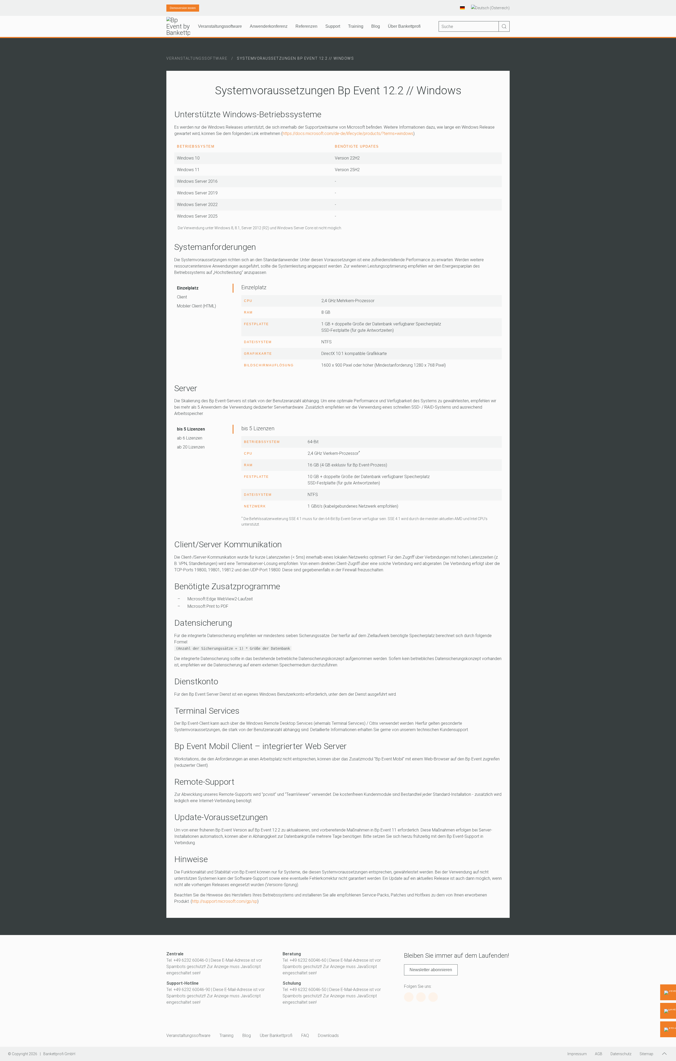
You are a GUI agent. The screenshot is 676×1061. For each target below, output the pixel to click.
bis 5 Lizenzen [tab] (191, 429)
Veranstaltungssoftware (188, 1035)
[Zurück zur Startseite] (178, 26)
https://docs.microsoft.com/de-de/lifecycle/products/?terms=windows (348, 133)
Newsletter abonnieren (431, 969)
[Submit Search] (504, 26)
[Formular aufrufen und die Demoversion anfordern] (668, 1029)
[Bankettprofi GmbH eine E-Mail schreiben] (668, 1011)
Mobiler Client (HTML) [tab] (196, 306)
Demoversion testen (183, 8)
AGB (598, 1054)
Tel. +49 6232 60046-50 (304, 989)
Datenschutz (621, 1054)
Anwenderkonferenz (269, 26)
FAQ (305, 1035)
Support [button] (332, 26)
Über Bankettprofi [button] (404, 26)
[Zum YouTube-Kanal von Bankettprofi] (421, 997)
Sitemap (646, 1054)
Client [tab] (182, 297)
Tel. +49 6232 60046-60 (304, 960)
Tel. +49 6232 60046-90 (188, 989)
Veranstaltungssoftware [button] (220, 26)
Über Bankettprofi (276, 1035)
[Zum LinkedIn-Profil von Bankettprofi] (433, 997)
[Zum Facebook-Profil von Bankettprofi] (409, 997)
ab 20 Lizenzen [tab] (191, 447)
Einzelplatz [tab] (188, 288)
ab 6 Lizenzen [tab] (189, 438)
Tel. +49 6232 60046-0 (187, 960)
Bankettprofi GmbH (59, 1054)
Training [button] (355, 26)
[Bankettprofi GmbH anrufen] (668, 992)
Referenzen (306, 26)
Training (226, 1035)
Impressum (577, 1054)
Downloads (328, 1035)
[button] (664, 1053)
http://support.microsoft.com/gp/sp (224, 901)
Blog (375, 26)
